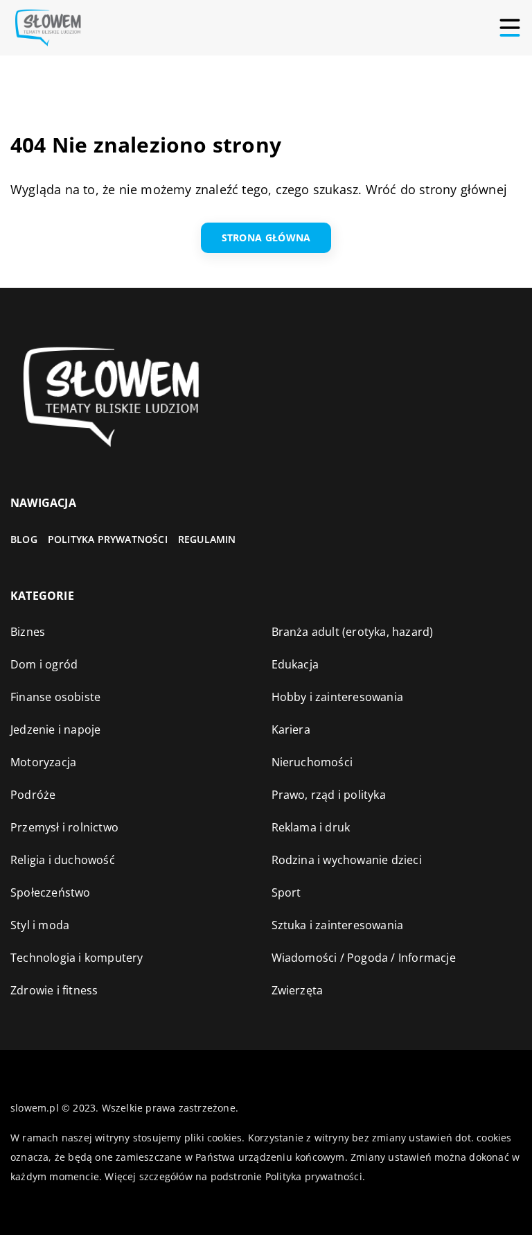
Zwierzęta (297, 990)
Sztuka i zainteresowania (338, 925)
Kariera (291, 729)
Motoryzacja (43, 762)
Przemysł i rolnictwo (64, 827)
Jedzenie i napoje (55, 729)
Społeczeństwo (50, 892)
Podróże (32, 794)
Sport (286, 892)
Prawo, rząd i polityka (329, 794)
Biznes (27, 631)
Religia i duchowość (62, 859)
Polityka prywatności (108, 539)
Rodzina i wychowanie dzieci (347, 859)
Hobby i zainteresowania (338, 697)
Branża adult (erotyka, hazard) (353, 631)
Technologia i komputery (76, 957)
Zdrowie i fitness (54, 990)
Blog (23, 539)
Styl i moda (39, 925)
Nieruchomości (312, 762)
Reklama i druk (311, 827)
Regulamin (207, 539)
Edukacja (295, 664)
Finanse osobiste (55, 697)
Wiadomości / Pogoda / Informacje (364, 957)
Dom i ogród (44, 664)
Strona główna (266, 237)
